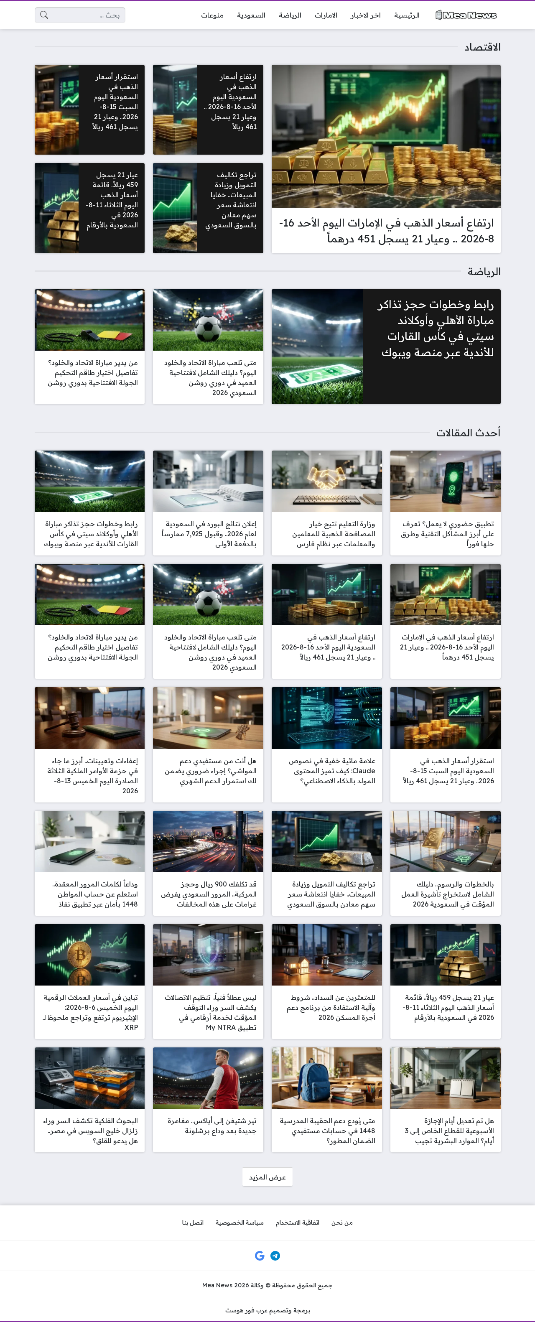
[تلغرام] (275, 1256)
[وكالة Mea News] (466, 15)
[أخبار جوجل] (259, 1256)
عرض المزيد (267, 1177)
